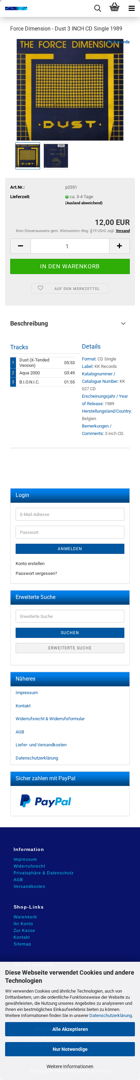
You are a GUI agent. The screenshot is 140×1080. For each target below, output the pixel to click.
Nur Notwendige (70, 1049)
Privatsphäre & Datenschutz (44, 873)
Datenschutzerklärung (110, 1015)
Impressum (27, 692)
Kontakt (23, 705)
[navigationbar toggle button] (131, 8)
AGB (20, 731)
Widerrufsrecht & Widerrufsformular (50, 718)
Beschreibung (29, 323)
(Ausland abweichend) (84, 203)
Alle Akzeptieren (70, 1029)
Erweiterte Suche (70, 648)
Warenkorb (25, 917)
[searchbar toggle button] (97, 8)
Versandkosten (30, 886)
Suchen (70, 632)
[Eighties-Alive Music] (13, 8)
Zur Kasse (24, 930)
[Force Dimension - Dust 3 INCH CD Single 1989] (70, 89)
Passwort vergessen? (36, 573)
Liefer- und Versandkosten (41, 744)
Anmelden (70, 548)
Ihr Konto (23, 923)
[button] (20, 246)
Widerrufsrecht (29, 866)
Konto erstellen (30, 563)
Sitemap (22, 944)
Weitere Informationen (70, 1066)
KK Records (118, 41)
